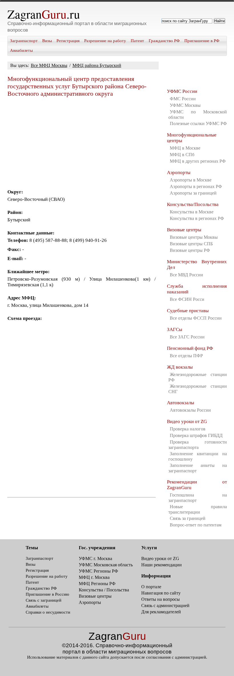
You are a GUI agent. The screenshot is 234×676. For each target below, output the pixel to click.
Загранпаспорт (24, 40)
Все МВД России (186, 274)
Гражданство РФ (164, 40)
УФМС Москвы (185, 105)
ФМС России (183, 98)
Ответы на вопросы (160, 599)
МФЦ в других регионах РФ (198, 161)
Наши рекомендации (161, 564)
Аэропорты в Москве (190, 179)
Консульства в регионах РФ (197, 218)
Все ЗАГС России (187, 336)
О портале (151, 586)
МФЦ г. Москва (94, 577)
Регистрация (68, 40)
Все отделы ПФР (186, 355)
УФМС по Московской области (197, 114)
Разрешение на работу (105, 40)
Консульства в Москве (191, 211)
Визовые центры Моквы (194, 237)
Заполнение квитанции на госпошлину (197, 456)
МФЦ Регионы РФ (97, 583)
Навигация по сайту (161, 593)
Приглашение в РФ (201, 40)
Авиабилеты (21, 50)
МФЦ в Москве (185, 148)
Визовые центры (184, 229)
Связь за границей (187, 518)
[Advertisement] (82, 141)
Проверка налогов (187, 428)
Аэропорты (178, 172)
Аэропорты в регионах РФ (196, 186)
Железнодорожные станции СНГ (197, 389)
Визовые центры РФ (190, 250)
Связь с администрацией (165, 605)
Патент (137, 40)
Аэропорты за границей (193, 193)
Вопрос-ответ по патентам (195, 524)
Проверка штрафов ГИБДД (196, 435)
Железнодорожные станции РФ (197, 377)
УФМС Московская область (106, 564)
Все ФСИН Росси (187, 299)
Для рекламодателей (161, 611)
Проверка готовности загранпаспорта (197, 445)
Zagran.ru (43, 14)
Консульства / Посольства (104, 589)
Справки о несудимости (48, 612)
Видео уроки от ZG (187, 421)
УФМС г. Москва (95, 558)
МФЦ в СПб (182, 154)
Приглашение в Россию (47, 594)
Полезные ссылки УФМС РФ (198, 123)
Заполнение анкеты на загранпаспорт (197, 468)
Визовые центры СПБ (191, 243)
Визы (47, 40)
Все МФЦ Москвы (49, 65)
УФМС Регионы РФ (98, 571)
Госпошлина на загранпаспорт (197, 498)
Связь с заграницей (43, 600)
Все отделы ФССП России (196, 318)
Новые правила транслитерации (197, 509)
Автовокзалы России (190, 410)
